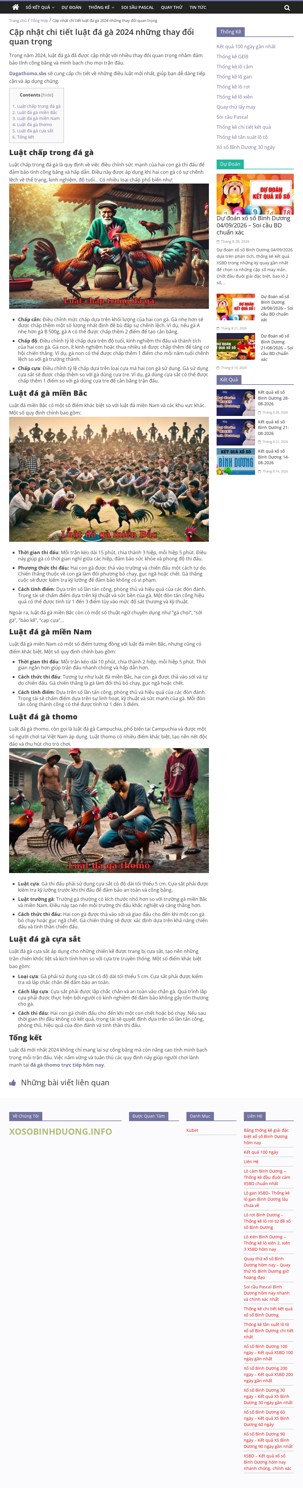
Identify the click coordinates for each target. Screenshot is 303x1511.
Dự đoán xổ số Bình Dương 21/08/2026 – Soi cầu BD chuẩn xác (277, 347)
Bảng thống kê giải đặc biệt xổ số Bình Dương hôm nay (266, 1136)
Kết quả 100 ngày (261, 1152)
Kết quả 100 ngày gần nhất (246, 46)
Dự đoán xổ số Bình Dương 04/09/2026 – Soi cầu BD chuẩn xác (253, 225)
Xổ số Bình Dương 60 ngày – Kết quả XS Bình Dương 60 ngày (266, 1418)
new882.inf (64, 1496)
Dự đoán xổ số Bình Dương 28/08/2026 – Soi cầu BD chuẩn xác (277, 308)
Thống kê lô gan (234, 76)
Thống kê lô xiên (235, 97)
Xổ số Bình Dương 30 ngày (246, 147)
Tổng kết (23, 137)
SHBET (6, 1491)
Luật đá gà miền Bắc (34, 112)
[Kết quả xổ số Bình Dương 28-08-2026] (237, 393)
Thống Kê (99, 7)
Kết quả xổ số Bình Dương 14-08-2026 (273, 456)
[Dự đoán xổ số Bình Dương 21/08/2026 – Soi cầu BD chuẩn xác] (237, 336)
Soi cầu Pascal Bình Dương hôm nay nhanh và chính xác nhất (267, 1293)
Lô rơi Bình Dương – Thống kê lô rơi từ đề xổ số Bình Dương (267, 1221)
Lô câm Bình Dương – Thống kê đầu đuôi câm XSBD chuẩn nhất (267, 1177)
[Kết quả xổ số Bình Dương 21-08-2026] (237, 422)
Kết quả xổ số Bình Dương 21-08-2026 (273, 427)
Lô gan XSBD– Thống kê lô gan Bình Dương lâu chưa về (267, 1199)
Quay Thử (172, 7)
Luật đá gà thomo (32, 124)
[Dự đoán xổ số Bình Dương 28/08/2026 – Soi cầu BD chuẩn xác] (237, 297)
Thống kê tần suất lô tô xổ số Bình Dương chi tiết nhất (269, 1331)
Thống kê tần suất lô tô (242, 137)
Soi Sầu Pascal (137, 7)
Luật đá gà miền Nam (36, 118)
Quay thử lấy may (236, 107)
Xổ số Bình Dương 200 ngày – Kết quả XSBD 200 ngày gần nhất (268, 1374)
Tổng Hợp (39, 20)
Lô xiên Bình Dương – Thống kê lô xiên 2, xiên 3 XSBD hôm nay (267, 1243)
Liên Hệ (251, 1161)
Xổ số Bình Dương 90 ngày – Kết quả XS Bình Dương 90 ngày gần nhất (268, 1440)
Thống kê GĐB (232, 56)
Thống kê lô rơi (233, 86)
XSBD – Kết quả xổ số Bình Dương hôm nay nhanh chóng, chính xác (267, 1462)
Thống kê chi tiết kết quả (244, 127)
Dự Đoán (71, 7)
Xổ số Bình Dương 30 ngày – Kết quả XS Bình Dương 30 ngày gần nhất (268, 1396)
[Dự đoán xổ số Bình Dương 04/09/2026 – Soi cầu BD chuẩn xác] (255, 177)
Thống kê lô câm (235, 66)
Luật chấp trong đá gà (36, 106)
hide (47, 95)
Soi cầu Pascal (232, 117)
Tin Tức (198, 7)
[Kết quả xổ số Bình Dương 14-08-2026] (237, 452)
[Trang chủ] (15, 7)
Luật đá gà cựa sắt (32, 131)
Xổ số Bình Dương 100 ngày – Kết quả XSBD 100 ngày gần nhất (268, 1352)
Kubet (192, 1130)
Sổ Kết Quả (38, 7)
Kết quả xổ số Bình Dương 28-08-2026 (273, 397)
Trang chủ (18, 20)
